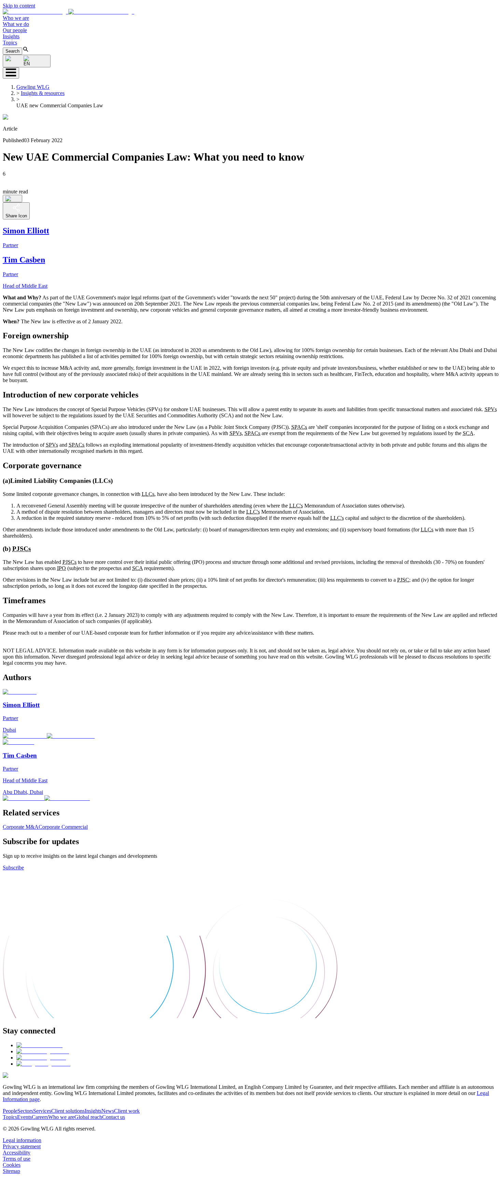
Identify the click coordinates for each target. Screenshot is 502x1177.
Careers (40, 1117)
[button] (68, 12)
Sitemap (11, 1171)
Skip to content (19, 6)
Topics (10, 42)
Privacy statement (22, 1146)
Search (12, 51)
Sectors (25, 1111)
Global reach (88, 1117)
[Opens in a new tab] (39, 1045)
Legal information (22, 1140)
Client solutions (68, 1111)
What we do (16, 24)
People (10, 1111)
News (107, 1111)
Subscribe (13, 867)
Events (24, 1117)
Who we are (16, 18)
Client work (127, 1111)
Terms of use (16, 1159)
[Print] (12, 198)
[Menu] (11, 73)
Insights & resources (43, 93)
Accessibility (16, 1152)
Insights (11, 36)
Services (42, 1111)
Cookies (11, 1165)
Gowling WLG (33, 87)
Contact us (113, 1117)
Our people (15, 30)
